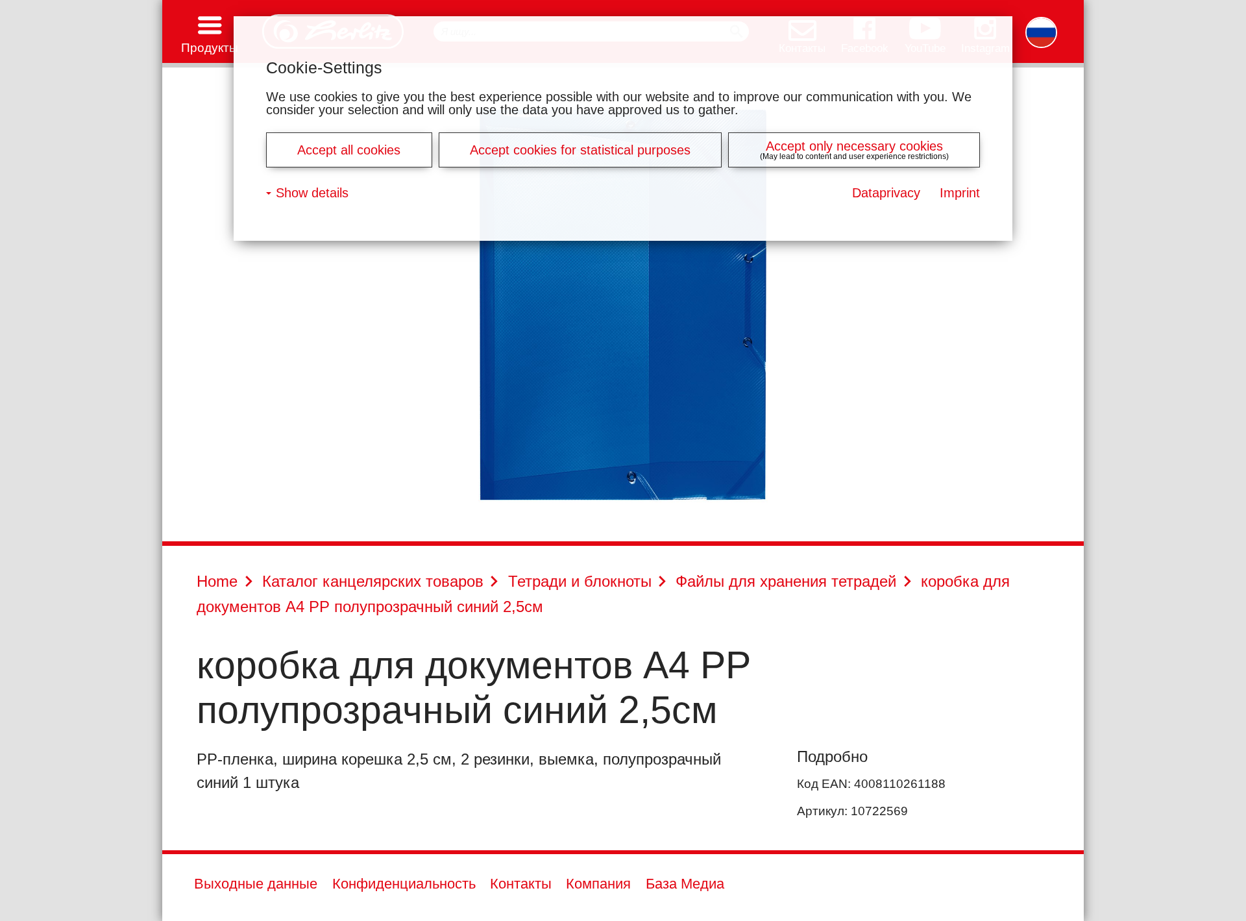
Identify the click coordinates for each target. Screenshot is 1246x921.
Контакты (521, 884)
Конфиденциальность (404, 884)
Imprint (960, 193)
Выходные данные (255, 884)
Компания (598, 884)
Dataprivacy (886, 193)
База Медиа (685, 884)
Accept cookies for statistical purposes (580, 149)
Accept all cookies (348, 149)
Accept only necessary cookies (854, 146)
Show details (312, 193)
